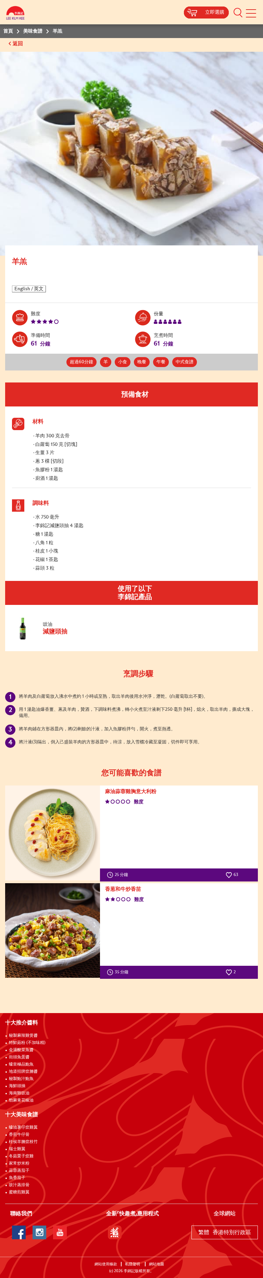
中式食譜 (184, 362)
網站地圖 (157, 1264)
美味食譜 (32, 31)
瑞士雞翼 (17, 1149)
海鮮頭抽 (17, 1086)
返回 (18, 43)
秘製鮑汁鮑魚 (21, 1079)
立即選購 (214, 12)
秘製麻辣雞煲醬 (23, 1036)
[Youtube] (60, 1232)
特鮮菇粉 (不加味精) (27, 1043)
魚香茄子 (17, 1178)
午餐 (160, 362)
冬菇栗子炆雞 (21, 1156)
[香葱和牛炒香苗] (52, 930)
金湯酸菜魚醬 (21, 1050)
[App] (115, 1232)
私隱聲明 (133, 1264)
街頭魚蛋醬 (19, 1057)
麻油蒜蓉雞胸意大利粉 (130, 791)
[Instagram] (39, 1232)
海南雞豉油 (19, 1093)
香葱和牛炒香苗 (123, 889)
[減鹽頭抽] (58, 638)
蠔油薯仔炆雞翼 (23, 1127)
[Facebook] (19, 1232)
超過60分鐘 (81, 362)
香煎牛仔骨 (19, 1135)
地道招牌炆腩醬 (23, 1072)
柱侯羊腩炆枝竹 (23, 1142)
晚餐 (141, 362)
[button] (238, 12)
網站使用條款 (106, 1264)
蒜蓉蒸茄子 (19, 1171)
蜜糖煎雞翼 (19, 1192)
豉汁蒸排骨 (19, 1185)
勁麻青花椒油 (21, 1100)
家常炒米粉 (19, 1163)
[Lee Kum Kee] (15, 14)
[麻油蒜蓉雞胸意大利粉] (52, 833)
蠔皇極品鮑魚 (21, 1064)
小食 (122, 362)
